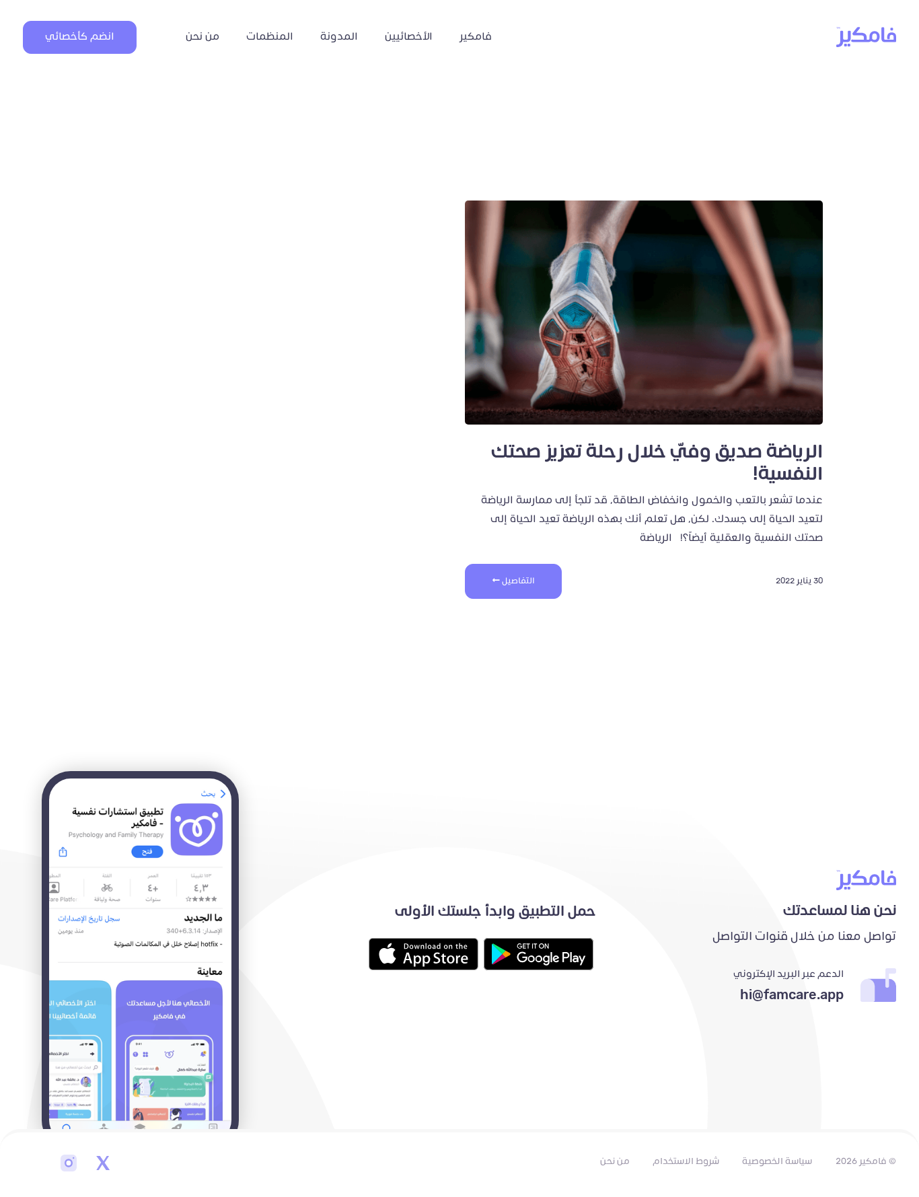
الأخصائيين (409, 37)
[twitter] (102, 1165)
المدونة (339, 37)
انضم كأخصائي (79, 37)
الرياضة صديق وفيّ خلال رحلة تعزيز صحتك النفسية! (657, 463)
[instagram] (69, 1165)
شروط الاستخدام (686, 1161)
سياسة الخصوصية (777, 1161)
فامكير (475, 37)
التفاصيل (517, 581)
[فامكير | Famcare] (866, 37)
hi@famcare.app (792, 995)
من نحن (202, 37)
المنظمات (269, 37)
